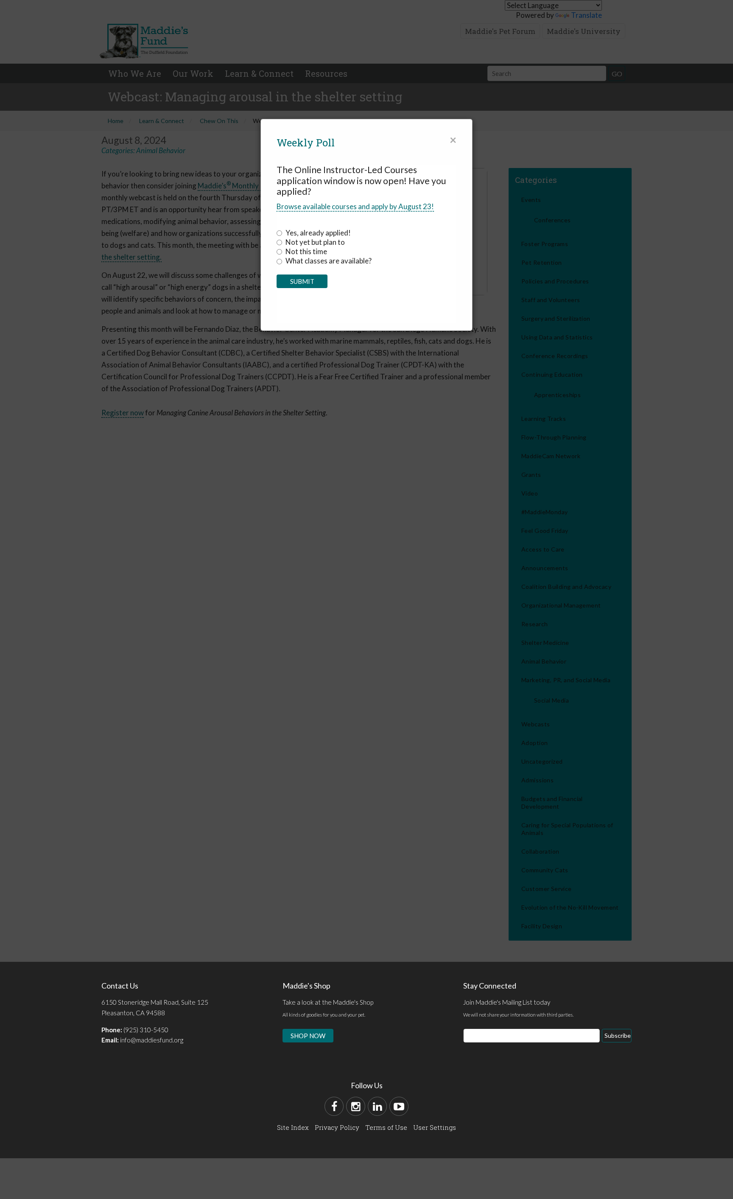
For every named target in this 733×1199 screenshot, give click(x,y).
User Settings (434, 1127)
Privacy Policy (337, 1127)
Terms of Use (386, 1127)
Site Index (293, 1127)
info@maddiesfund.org (151, 1040)
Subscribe (617, 1035)
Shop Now (308, 1035)
